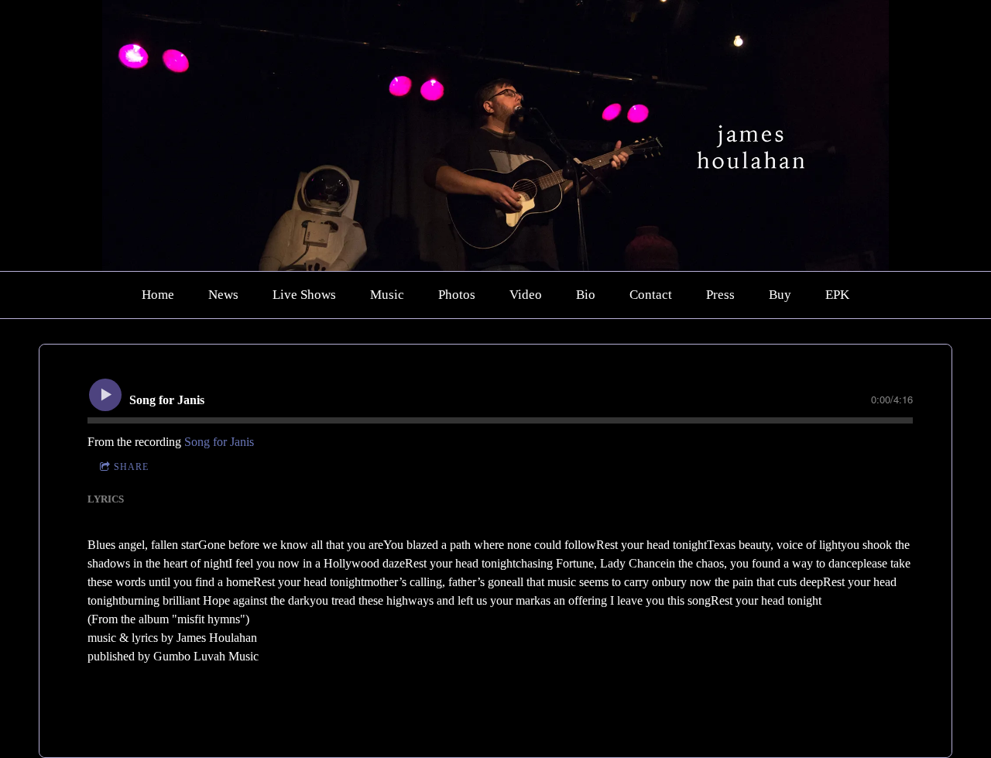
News (223, 294)
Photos (456, 294)
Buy (780, 294)
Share (131, 466)
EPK (837, 294)
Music (387, 294)
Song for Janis (219, 441)
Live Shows (304, 294)
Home (158, 294)
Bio (585, 294)
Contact (650, 294)
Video (525, 294)
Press (720, 294)
